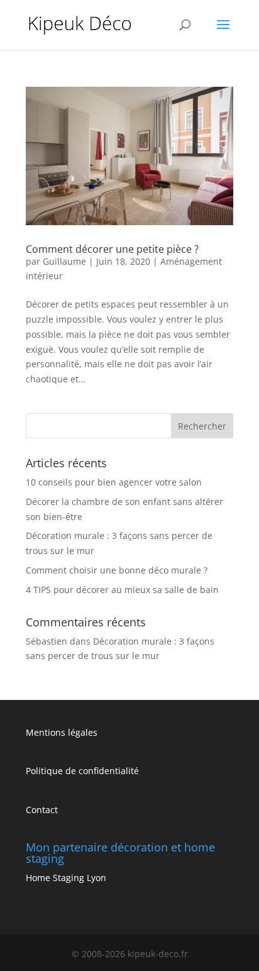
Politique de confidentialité (82, 771)
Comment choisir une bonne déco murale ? (116, 570)
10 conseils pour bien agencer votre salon (114, 482)
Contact (42, 810)
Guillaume (64, 261)
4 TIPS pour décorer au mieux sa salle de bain (122, 590)
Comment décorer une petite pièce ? (112, 249)
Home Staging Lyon (66, 878)
